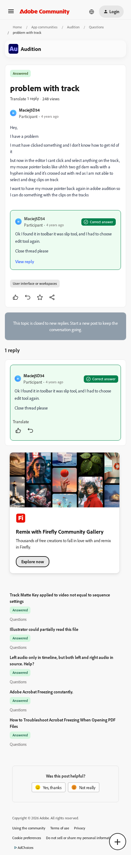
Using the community (28, 828)
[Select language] (92, 11)
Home (17, 27)
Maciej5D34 (29, 110)
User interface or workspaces (35, 283)
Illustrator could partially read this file (44, 629)
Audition (73, 27)
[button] (11, 13)
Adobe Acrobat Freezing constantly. (41, 691)
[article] (65, 403)
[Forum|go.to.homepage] (44, 11)
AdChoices (26, 847)
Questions (96, 27)
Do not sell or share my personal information (80, 837)
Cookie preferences (26, 837)
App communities (44, 27)
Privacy (79, 828)
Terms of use (59, 828)
